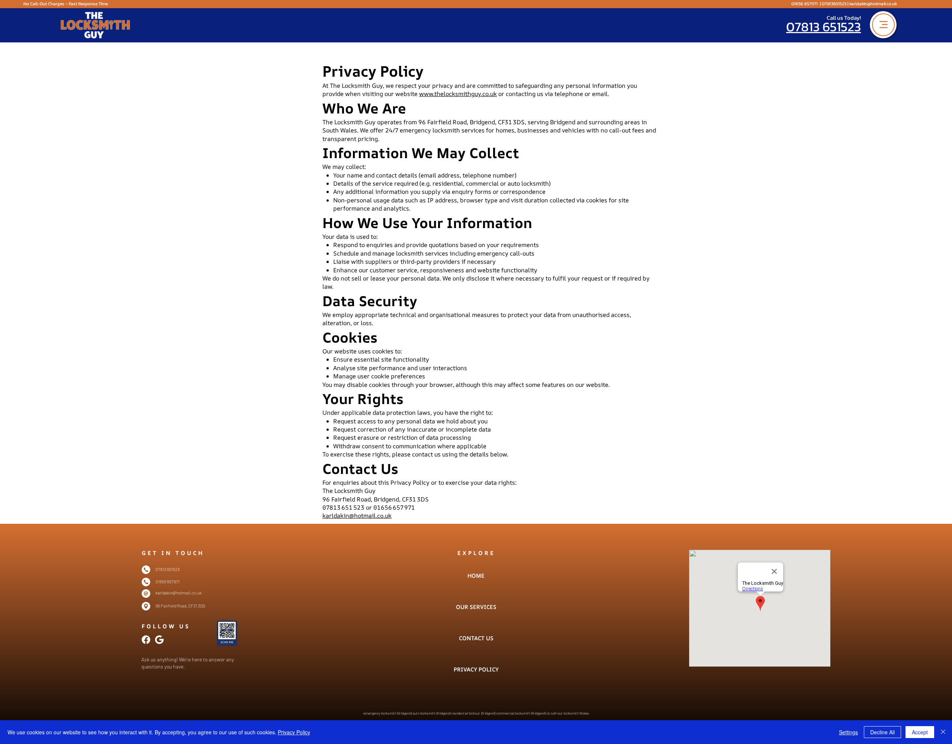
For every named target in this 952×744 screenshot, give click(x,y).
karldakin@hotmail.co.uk (873, 3)
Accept (920, 732)
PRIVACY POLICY (476, 669)
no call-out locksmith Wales (567, 713)
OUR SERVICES (476, 607)
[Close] (943, 732)
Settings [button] (848, 732)
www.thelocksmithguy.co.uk (458, 94)
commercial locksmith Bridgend (520, 713)
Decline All (882, 732)
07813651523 (834, 3)
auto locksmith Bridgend (431, 713)
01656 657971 (804, 3)
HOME (476, 576)
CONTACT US (476, 638)
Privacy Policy (294, 732)
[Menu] (883, 24)
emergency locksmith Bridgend (387, 713)
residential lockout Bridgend (473, 713)
